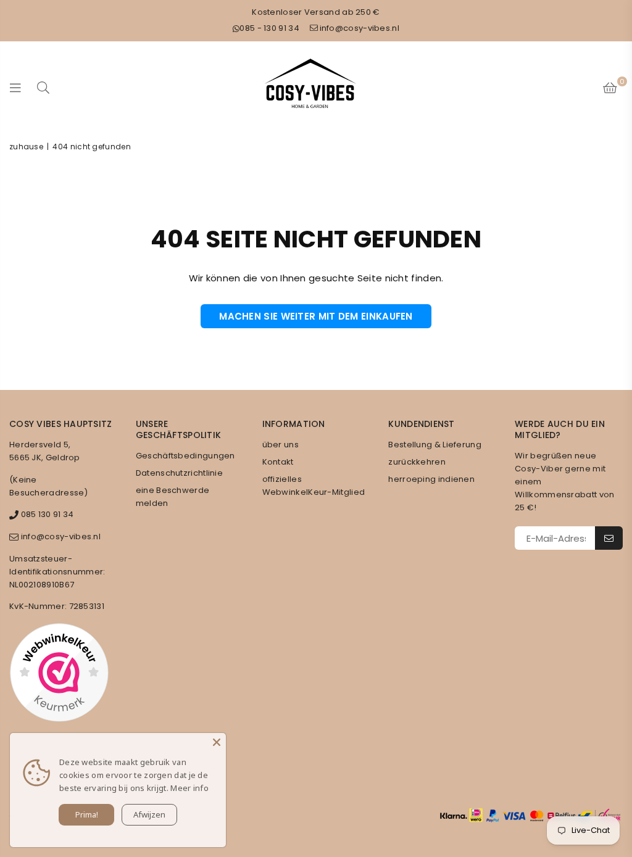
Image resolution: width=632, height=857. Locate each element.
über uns (280, 444)
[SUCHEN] (43, 87)
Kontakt (278, 462)
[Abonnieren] (609, 538)
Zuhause (26, 146)
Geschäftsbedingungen (185, 456)
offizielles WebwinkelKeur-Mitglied (313, 485)
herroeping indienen (431, 479)
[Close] (216, 742)
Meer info (189, 787)
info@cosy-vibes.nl (359, 28)
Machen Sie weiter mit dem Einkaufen (316, 316)
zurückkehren (417, 462)
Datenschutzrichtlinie (179, 473)
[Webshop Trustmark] (59, 674)
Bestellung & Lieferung (434, 444)
